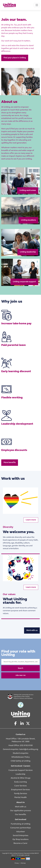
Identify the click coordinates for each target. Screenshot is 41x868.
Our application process (20, 811)
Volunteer (20, 832)
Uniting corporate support (24, 282)
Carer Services (20, 786)
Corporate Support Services (21, 770)
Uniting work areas (27, 190)
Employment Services (20, 790)
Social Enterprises (20, 836)
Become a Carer (20, 843)
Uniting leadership (28, 252)
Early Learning (20, 782)
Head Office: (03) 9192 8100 (21, 745)
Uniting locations (28, 220)
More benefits (10, 462)
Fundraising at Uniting (20, 824)
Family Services (20, 794)
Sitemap (23, 863)
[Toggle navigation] (37, 5)
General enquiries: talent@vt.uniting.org (20, 749)
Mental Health (20, 797)
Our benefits (20, 815)
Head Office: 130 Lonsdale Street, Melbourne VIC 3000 (20, 740)
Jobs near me (20, 675)
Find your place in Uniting (15, 58)
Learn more (31, 520)
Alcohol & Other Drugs (20, 778)
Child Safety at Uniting (20, 761)
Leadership (20, 774)
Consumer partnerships (20, 828)
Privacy (17, 863)
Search (20, 668)
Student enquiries (20, 753)
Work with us (32, 630)
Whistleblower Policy (20, 757)
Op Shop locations (20, 839)
